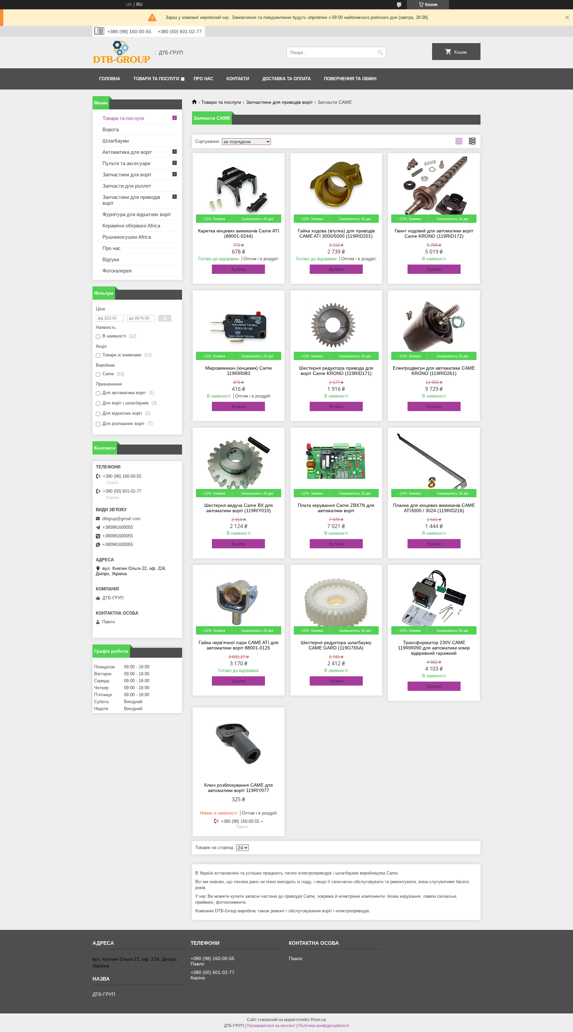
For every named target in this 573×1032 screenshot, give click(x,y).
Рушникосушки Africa (126, 237)
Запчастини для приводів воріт (279, 102)
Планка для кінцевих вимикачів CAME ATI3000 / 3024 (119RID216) (434, 508)
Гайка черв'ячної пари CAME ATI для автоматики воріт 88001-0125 (239, 645)
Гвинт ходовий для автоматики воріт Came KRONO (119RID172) (434, 233)
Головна (109, 78)
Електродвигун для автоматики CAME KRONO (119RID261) (434, 370)
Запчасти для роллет (126, 186)
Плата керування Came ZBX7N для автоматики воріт (336, 508)
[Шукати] (380, 52)
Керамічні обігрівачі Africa (131, 225)
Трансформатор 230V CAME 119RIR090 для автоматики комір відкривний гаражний (434, 648)
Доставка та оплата (286, 78)
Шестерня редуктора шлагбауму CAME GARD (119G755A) (336, 645)
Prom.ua (318, 1019)
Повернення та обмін (350, 78)
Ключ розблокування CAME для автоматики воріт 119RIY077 (238, 787)
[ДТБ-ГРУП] (122, 52)
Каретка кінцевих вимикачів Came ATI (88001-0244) (238, 233)
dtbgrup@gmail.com (121, 518)
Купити (238, 269)
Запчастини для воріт (127, 174)
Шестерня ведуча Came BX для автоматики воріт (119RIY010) (238, 508)
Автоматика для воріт (127, 152)
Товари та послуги (156, 78)
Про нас (203, 78)
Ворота (110, 129)
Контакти (237, 78)
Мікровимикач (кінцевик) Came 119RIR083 (238, 370)
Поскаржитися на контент (271, 1025)
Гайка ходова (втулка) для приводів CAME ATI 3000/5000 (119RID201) (336, 233)
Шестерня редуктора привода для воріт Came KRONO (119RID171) (336, 370)
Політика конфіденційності (323, 1025)
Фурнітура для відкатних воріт (136, 214)
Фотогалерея (117, 270)
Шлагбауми (115, 141)
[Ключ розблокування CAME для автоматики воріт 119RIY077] (238, 744)
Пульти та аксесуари (126, 163)
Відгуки (110, 259)
